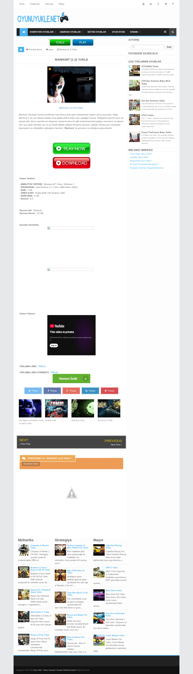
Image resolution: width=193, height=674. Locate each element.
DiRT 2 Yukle (112, 568)
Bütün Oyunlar (97, 32)
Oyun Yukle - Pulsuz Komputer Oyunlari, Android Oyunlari (54, 670)
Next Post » (116, 444)
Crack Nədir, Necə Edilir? (141, 154)
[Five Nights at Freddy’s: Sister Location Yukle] (32, 408)
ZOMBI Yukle (50, 420)
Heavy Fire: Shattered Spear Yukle (40, 591)
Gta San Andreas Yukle (153, 100)
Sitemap (49, 4)
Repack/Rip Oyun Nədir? (141, 161)
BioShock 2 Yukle (105, 420)
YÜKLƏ (41, 366)
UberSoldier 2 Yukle (39, 612)
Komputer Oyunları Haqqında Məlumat (146, 168)
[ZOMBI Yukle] (58, 408)
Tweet (34, 390)
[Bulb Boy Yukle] (84, 408)
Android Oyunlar (70, 32)
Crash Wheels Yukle (115, 635)
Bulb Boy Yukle (77, 420)
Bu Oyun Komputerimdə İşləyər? (144, 164)
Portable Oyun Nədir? (139, 157)
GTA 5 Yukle (147, 115)
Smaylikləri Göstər (30, 464)
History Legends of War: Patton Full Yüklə (77, 546)
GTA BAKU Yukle (149, 66)
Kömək (134, 32)
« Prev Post (24, 444)
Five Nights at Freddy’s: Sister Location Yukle (31, 422)
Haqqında (35, 4)
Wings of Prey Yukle (39, 635)
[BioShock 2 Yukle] (111, 408)
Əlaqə (61, 4)
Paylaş (53, 390)
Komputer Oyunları (42, 32)
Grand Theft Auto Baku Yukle (156, 132)
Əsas (22, 4)
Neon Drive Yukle (114, 590)
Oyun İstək (118, 32)
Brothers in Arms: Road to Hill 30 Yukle (40, 569)
